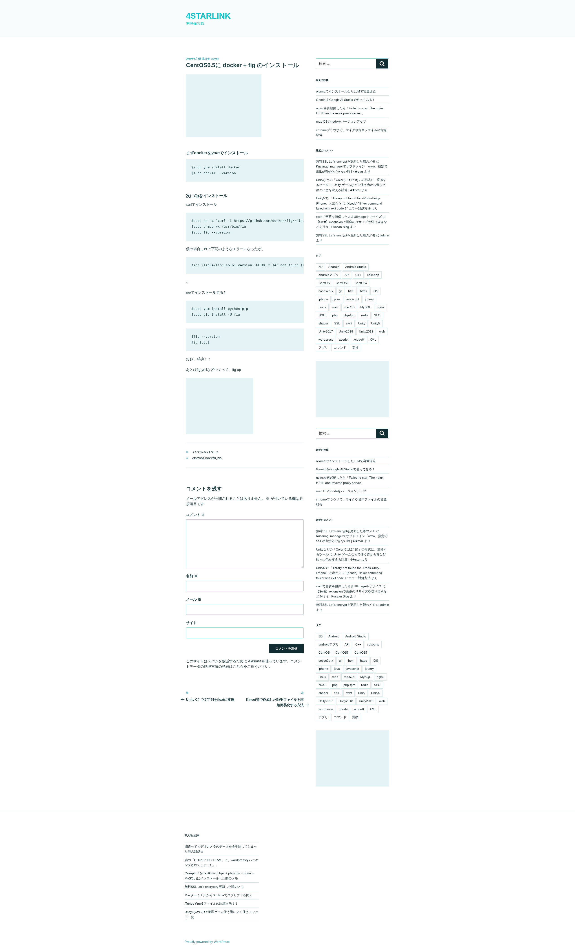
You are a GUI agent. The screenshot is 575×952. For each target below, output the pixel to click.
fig (219, 458)
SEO (377, 315)
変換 (355, 347)
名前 (192, 576)
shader (323, 323)
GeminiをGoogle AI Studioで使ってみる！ (345, 99)
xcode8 (359, 339)
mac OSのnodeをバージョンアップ (341, 121)
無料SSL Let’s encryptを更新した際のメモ (345, 161)
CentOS (324, 283)
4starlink (208, 15)
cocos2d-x (325, 291)
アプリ (323, 347)
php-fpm (349, 315)
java (337, 299)
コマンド (340, 347)
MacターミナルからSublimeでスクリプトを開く (218, 895)
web (382, 331)
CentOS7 (360, 283)
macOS (349, 307)
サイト (191, 623)
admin (215, 58)
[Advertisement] (223, 105)
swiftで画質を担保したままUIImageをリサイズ (349, 216)
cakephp (373, 275)
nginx (380, 307)
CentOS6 (198, 458)
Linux (322, 307)
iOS (375, 291)
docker (210, 458)
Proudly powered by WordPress (207, 941)
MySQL (365, 307)
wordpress (325, 339)
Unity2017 (325, 331)
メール (193, 599)
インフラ (197, 452)
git (340, 291)
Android (333, 267)
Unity (361, 323)
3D (320, 267)
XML (373, 339)
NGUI (322, 315)
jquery (369, 299)
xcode (343, 339)
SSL (337, 323)
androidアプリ (328, 275)
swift (349, 323)
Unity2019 (366, 331)
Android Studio (355, 267)
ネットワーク (210, 452)
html (351, 291)
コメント (195, 515)
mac (335, 307)
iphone (323, 299)
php (335, 315)
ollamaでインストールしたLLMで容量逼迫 (346, 91)
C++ (358, 275)
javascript (352, 299)
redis (364, 315)
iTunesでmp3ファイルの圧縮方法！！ (211, 903)
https (363, 291)
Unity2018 (346, 331)
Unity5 (375, 323)
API (347, 275)
